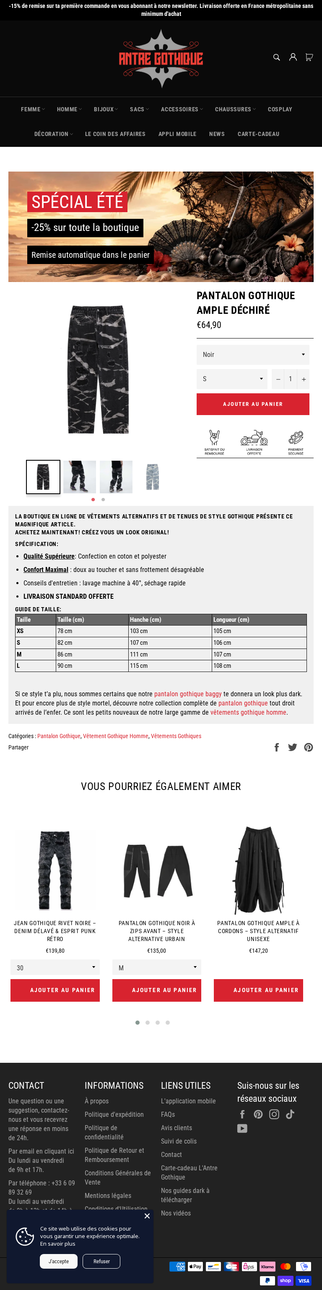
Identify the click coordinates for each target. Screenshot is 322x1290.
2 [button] (103, 500)
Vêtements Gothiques (176, 736)
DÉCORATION (51, 134)
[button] (137, 1022)
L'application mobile (188, 1101)
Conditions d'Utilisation (116, 1209)
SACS (137, 109)
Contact (171, 1155)
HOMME (67, 109)
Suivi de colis (179, 1141)
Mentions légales (108, 1196)
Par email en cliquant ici (41, 1151)
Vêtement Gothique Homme (115, 736)
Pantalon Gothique (58, 736)
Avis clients (176, 1128)
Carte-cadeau (258, 134)
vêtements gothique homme (248, 712)
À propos (97, 1101)
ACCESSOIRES (180, 109)
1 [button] (93, 500)
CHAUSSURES (233, 109)
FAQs (168, 1114)
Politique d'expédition (114, 1114)
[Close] (147, 1216)
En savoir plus (57, 1243)
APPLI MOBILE (177, 134)
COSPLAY (280, 109)
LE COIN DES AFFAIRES (115, 134)
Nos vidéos (176, 1213)
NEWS (217, 134)
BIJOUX (104, 109)
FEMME (31, 109)
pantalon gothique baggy (188, 694)
